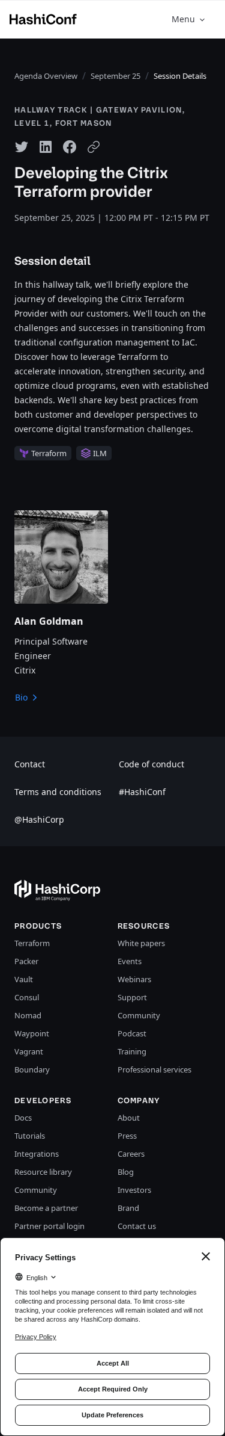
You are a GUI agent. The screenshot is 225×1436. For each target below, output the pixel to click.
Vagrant (28, 1051)
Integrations (36, 1153)
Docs (23, 1117)
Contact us (137, 1226)
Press (127, 1135)
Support (132, 997)
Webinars (134, 979)
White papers (141, 943)
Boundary (32, 1069)
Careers (131, 1153)
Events (130, 961)
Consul (26, 997)
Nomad (27, 1015)
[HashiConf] (43, 19)
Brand (128, 1207)
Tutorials (29, 1135)
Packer (26, 961)
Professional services (154, 1069)
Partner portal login (49, 1226)
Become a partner (46, 1207)
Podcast (132, 1033)
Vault (23, 979)
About (129, 1117)
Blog (126, 1171)
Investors (134, 1189)
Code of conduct (151, 764)
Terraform (32, 943)
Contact (29, 764)
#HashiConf (142, 791)
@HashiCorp (39, 819)
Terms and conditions (57, 791)
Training (132, 1051)
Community (139, 1015)
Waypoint (31, 1033)
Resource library (43, 1171)
